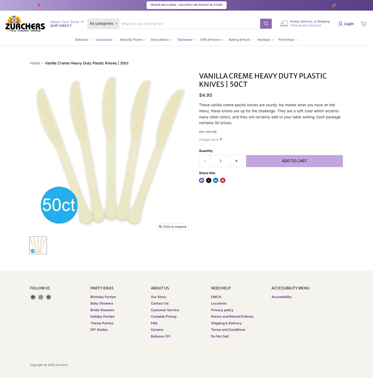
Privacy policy (222, 310)
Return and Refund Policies (232, 316)
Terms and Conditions (228, 330)
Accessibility (282, 297)
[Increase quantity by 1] (236, 161)
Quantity (206, 151)
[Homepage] (25, 24)
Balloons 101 (160, 336)
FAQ (154, 323)
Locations (218, 303)
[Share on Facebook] (201, 180)
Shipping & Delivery (226, 323)
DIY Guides (99, 330)
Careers (157, 330)
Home (35, 63)
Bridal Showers (102, 310)
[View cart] (364, 23)
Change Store (210, 139)
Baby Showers (101, 303)
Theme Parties (101, 323)
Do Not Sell (220, 336)
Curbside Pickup (164, 316)
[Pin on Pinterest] (222, 180)
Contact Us (160, 303)
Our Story (158, 297)
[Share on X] (208, 180)
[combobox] (189, 24)
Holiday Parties (102, 316)
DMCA (216, 297)
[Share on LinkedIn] (215, 180)
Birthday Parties (103, 297)
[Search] (266, 24)
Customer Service (165, 310)
